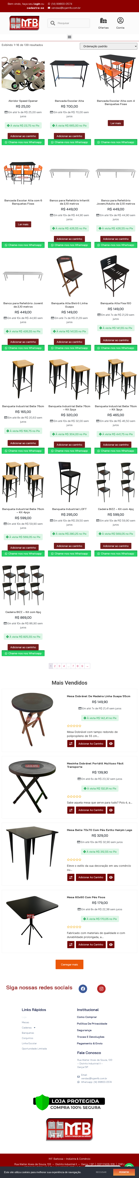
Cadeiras (27, 1027)
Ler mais (116, 123)
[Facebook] (83, 989)
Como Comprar (87, 1017)
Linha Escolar (29, 1043)
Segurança (84, 1030)
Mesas (25, 1022)
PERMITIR (124, 1172)
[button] (69, 37)
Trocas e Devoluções (90, 1036)
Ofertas (103, 27)
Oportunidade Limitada (34, 1048)
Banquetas (28, 1032)
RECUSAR (101, 1172)
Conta (120, 27)
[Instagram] (101, 989)
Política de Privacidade (92, 1023)
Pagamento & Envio (90, 1043)
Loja (24, 1017)
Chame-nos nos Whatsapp (25, 142)
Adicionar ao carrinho (23, 136)
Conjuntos (27, 1038)
